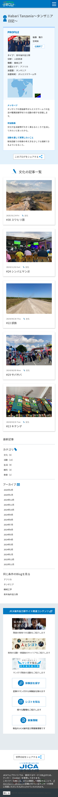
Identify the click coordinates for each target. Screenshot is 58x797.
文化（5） (8, 454)
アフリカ (8, 579)
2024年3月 (8, 544)
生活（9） (8, 464)
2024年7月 (8, 524)
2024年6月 (8, 529)
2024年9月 (8, 514)
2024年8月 (8, 519)
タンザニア (9, 584)
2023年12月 (9, 559)
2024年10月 (9, 509)
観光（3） (8, 469)
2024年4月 (8, 539)
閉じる (7, 793)
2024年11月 (9, 504)
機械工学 (8, 589)
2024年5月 (8, 534)
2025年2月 (8, 489)
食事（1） (8, 474)
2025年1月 (8, 494)
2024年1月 (8, 554)
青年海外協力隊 (11, 594)
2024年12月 (9, 499)
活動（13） (9, 459)
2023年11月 (9, 564)
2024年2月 (8, 549)
